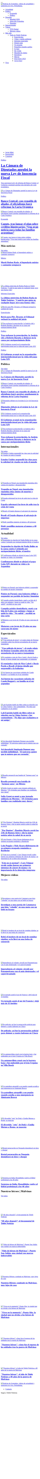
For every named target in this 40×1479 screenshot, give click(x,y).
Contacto (8, 1389)
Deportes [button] (8, 17)
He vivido (17, 51)
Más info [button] (8, 33)
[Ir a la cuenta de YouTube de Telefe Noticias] (17, 115)
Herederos (17, 55)
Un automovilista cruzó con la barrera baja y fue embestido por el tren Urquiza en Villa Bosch (19, 1062)
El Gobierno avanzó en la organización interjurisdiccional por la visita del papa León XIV (19, 356)
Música (3, 258)
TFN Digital (14, 29)
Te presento (18, 45)
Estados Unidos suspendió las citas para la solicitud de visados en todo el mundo (19, 460)
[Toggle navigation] (2, 2)
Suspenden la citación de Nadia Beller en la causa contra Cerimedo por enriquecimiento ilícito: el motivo (19, 548)
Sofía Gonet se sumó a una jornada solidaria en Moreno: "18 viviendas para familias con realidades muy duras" (19, 798)
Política (12, 15)
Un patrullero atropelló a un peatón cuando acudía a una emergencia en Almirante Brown (17, 1094)
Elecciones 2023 (20, 59)
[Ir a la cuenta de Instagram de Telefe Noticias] (17, 132)
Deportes (13, 23)
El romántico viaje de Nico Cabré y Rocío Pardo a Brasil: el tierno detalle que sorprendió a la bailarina (20, 666)
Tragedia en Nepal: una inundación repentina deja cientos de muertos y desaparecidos (17, 491)
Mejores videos (15, 31)
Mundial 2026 (15, 19)
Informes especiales (21, 41)
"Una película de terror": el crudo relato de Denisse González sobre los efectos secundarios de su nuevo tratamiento (19, 650)
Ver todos (4, 250)
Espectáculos (18, 37)
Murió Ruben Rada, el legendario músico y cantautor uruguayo (19, 263)
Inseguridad (9, 154)
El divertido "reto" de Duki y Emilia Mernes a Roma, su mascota (17, 1126)
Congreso (8, 156)
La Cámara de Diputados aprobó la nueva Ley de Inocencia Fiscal (17, 378)
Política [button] (8, 11)
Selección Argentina (17, 21)
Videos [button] (7, 27)
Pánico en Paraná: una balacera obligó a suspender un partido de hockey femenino (20, 595)
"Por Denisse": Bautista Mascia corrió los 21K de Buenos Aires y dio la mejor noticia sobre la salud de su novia (20, 832)
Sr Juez (16, 49)
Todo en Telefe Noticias (18, 35)
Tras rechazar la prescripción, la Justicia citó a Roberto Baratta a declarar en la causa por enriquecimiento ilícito (19, 337)
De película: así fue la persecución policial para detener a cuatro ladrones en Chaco (19, 1031)
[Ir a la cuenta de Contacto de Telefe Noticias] (17, 149)
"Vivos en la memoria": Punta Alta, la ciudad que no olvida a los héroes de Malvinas (18, 1314)
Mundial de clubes (20, 53)
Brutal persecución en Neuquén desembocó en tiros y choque (15, 1155)
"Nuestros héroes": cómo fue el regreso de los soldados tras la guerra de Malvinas (20, 1346)
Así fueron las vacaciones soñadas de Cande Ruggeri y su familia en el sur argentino (17, 681)
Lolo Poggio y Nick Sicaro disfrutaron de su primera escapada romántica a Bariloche (19, 848)
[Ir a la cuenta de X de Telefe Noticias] (17, 98)
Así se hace (18, 61)
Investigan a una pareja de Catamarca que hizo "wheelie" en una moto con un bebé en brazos (19, 907)
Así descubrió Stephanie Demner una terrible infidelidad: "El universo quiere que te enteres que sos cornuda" (19, 751)
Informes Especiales (8, 294)
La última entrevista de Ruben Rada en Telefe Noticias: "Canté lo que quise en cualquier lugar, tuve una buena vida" (19, 300)
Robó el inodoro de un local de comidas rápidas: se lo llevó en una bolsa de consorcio (19, 939)
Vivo (7, 63)
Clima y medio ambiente (22, 39)
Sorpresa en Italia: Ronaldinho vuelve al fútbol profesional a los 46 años (19, 1185)
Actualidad (9, 9)
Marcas (16, 57)
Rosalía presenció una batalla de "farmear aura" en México (15, 782)
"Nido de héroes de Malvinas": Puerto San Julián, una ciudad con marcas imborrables (18, 1253)
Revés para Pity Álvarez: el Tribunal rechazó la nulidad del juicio (17, 318)
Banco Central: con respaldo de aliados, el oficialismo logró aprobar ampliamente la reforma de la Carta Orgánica (20, 394)
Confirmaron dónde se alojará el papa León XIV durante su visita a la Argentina (18, 563)
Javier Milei (9, 152)
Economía (13, 13)
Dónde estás (18, 43)
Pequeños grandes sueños (23, 47)
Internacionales (10, 25)
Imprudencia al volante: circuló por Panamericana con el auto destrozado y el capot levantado (20, 971)
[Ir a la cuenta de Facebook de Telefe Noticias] (17, 81)
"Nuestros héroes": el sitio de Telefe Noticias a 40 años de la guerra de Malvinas (17, 1376)
